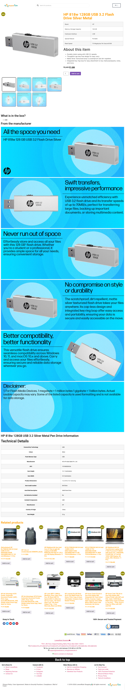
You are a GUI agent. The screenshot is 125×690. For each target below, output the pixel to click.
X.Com (38, 669)
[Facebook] (4, 623)
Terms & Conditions (104, 678)
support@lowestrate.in (57, 650)
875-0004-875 (53, 646)
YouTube (39, 674)
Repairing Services (11, 671)
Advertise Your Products (74, 671)
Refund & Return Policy (105, 674)
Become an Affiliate (73, 669)
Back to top (62, 659)
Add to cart (75, 73)
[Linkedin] (13, 623)
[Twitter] (7, 623)
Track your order (103, 669)
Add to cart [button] (6, 563)
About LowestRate (11, 667)
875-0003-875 (44, 646)
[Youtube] (10, 623)
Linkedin (39, 676)
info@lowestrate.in (71, 650)
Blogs (7, 669)
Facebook (39, 667)
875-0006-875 (73, 646)
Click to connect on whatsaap (63, 654)
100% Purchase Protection (106, 671)
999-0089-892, (83, 646)
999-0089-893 (92, 646)
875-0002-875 (34, 646)
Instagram (39, 671)
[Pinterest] (17, 623)
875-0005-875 (63, 646)
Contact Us (9, 674)
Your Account (102, 667)
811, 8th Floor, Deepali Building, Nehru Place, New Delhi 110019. (63, 644)
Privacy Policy (102, 676)
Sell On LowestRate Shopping (76, 667)
